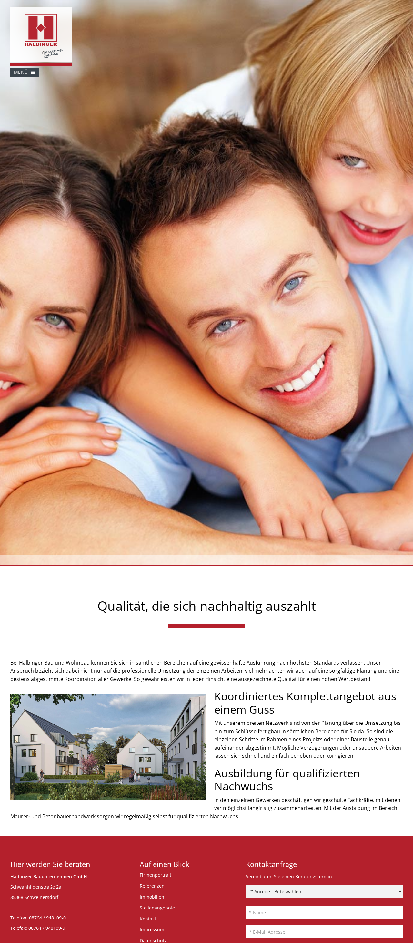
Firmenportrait (155, 875)
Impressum (152, 930)
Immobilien (152, 897)
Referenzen (152, 886)
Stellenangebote (157, 908)
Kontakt (148, 919)
